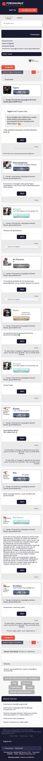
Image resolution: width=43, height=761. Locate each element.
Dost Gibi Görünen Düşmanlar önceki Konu (21, 678)
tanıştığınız (32, 669)
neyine (25, 669)
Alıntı (22, 140)
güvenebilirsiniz (16, 669)
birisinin (6, 669)
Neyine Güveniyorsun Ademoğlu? (15, 722)
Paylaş (36, 147)
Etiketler (7, 664)
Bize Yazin (14, 736)
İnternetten (8, 671)
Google (30, 687)
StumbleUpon (15, 687)
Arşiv (31, 736)
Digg (14, 683)
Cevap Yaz (8, 67)
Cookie (9, 246)
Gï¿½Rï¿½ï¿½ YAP (28, 10)
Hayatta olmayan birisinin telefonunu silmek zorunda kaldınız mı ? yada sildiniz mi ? (20, 714)
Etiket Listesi (7, 54)
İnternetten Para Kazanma (13, 718)
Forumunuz (23, 736)
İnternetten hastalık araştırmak (15, 704)
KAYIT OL (12, 10)
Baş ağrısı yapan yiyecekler (21, 692)
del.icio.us (27, 683)
